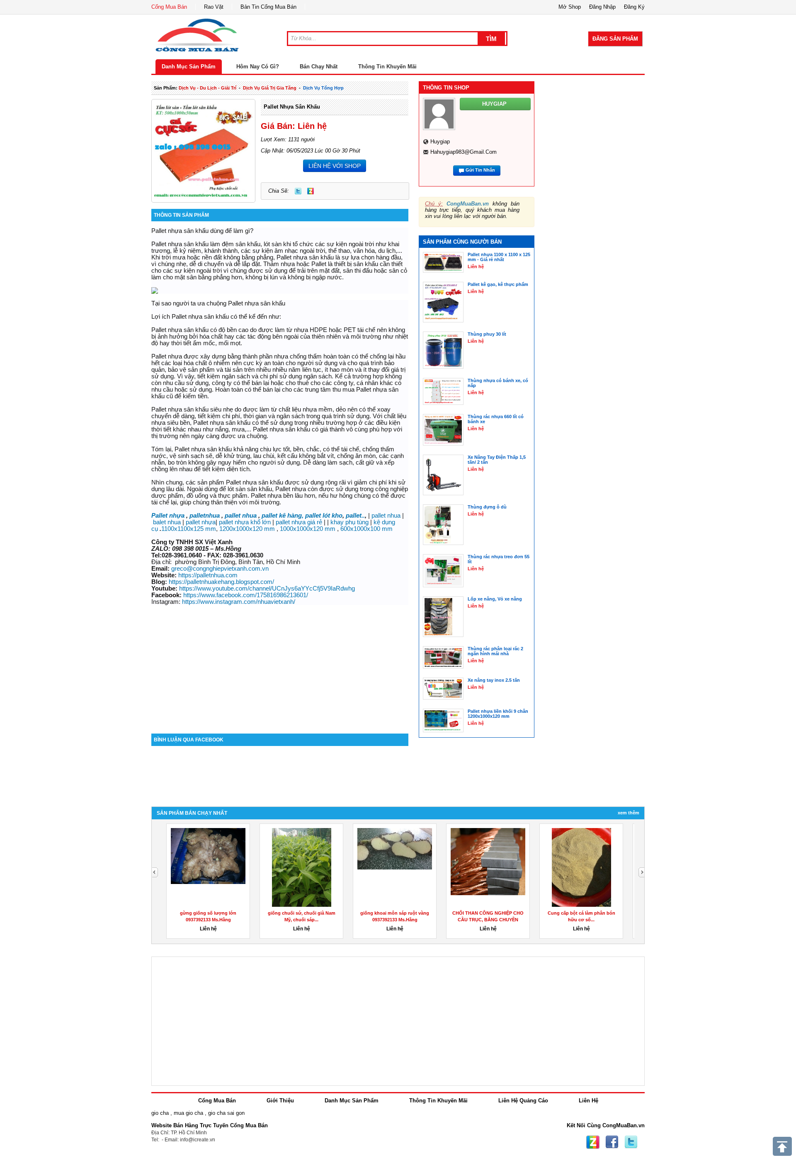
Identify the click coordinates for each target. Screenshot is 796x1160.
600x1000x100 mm (366, 529)
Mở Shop (569, 7)
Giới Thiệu (280, 1100)
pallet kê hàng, (282, 515)
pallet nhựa (201, 522)
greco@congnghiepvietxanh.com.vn (220, 568)
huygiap (440, 141)
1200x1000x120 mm (247, 529)
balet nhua (167, 522)
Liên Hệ (588, 1100)
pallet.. (355, 515)
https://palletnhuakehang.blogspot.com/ (221, 582)
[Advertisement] (279, 663)
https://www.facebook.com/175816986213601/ (245, 595)
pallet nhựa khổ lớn (245, 522)
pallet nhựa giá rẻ (299, 522)
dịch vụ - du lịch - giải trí (207, 87)
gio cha (160, 1113)
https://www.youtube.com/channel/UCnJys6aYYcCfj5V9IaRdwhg (267, 588)
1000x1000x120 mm (307, 529)
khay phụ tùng (349, 522)
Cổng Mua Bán (169, 7)
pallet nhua (241, 515)
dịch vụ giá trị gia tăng (269, 87)
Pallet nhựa (167, 515)
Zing (310, 191)
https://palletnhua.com (208, 575)
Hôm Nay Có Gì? (257, 66)
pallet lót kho (323, 515)
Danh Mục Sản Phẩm (189, 66)
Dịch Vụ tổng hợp (323, 87)
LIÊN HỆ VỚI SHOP (334, 165)
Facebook (612, 1142)
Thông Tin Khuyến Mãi (387, 66)
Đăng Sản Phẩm (615, 39)
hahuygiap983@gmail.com (463, 152)
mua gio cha (188, 1113)
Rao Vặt (213, 7)
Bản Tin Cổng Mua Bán (268, 7)
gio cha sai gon (226, 1113)
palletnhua (204, 515)
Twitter (298, 191)
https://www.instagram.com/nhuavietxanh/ (238, 601)
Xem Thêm (628, 812)
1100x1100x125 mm (188, 529)
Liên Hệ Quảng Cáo (523, 1100)
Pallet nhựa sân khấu (292, 107)
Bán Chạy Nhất (318, 66)
